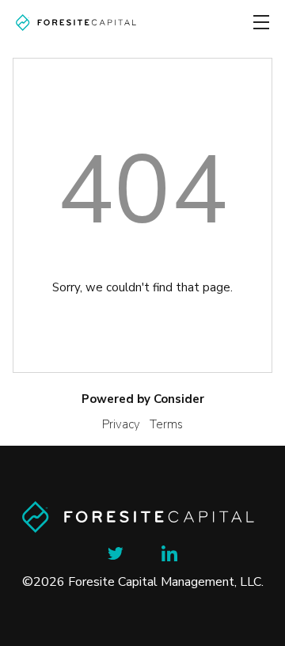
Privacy (121, 424)
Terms (166, 424)
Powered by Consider (143, 399)
